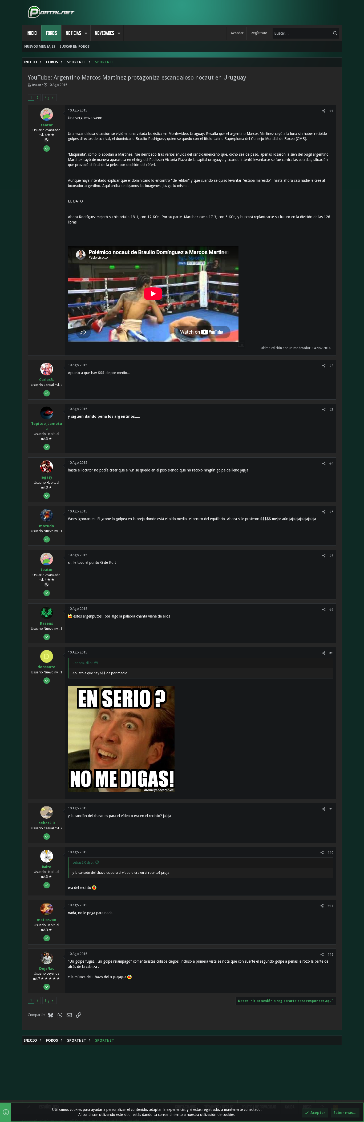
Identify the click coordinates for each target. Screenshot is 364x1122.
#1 (331, 111)
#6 (331, 556)
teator (36, 85)
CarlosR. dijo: (82, 663)
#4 (331, 463)
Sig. (47, 98)
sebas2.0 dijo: (83, 862)
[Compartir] (323, 110)
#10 (330, 853)
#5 (331, 512)
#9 (331, 809)
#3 (331, 410)
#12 (330, 955)
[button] (86, 33)
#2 (331, 366)
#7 (331, 609)
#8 (331, 653)
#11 (330, 906)
